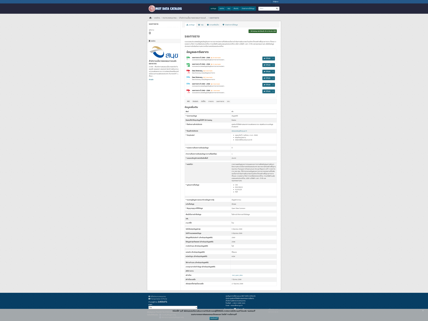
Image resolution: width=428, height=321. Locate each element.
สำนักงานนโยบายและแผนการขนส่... (193, 18)
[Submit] (277, 9)
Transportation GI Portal (158, 299)
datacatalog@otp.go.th (239, 131)
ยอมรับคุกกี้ (214, 318)
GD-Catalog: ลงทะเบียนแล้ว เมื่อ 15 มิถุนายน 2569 (263, 31)
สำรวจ (268, 58)
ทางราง (211, 101)
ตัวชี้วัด (203, 101)
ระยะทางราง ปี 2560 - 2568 (201, 58)
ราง (228, 101)
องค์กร (222, 8)
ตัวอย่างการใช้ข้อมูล (248, 8)
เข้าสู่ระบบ (275, 2)
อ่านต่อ (151, 79)
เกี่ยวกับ (236, 8)
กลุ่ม (228, 8)
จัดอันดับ (195, 101)
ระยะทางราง (214, 18)
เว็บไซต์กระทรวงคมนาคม (158, 296)
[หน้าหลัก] (150, 18)
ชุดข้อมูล (213, 8)
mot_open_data (237, 275)
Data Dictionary (197, 71)
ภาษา (150, 304)
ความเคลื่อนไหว (214, 25)
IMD (188, 101)
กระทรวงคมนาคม (170, 18)
